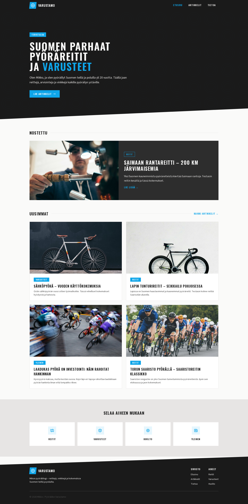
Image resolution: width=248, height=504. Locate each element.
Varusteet (213, 479)
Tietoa (212, 5)
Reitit (211, 474)
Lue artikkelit (43, 94)
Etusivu (177, 5)
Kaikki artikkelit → (206, 213)
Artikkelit (195, 5)
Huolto (212, 484)
